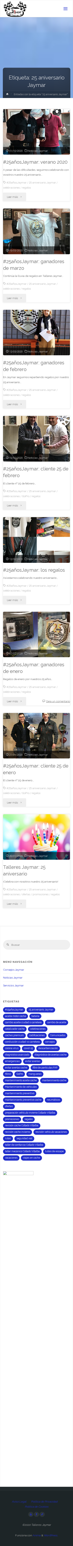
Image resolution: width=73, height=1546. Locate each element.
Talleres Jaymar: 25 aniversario (24, 870)
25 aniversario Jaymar (42, 182)
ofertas (26, 894)
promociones (41, 894)
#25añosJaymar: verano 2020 (35, 162)
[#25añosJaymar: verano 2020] (36, 132)
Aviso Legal (19, 1501)
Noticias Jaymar (38, 150)
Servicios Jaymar (13, 985)
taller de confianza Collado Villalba (24, 1144)
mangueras (34, 1073)
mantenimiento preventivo (19, 1093)
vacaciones (11, 1157)
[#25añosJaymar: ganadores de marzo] (36, 231)
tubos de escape (54, 1151)
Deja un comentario (58, 701)
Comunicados (57, 1035)
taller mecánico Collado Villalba (22, 1151)
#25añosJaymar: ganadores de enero (33, 668)
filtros (8, 1073)
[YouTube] (30, 1514)
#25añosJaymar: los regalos (34, 570)
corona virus (11, 1048)
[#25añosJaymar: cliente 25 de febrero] (36, 438)
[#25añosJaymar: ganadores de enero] (36, 634)
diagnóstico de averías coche (51, 1054)
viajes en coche (31, 1157)
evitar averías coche (16, 1067)
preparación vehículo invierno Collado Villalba (30, 1112)
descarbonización (48, 1048)
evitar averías (32, 1061)
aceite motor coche (15, 1016)
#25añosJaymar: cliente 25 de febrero (35, 472)
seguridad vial (24, 1138)
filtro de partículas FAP (45, 1067)
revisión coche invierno (17, 1131)
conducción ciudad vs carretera (22, 1041)
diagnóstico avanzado (17, 1054)
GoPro (25, 496)
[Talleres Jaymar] (15, 8)
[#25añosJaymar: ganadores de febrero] (36, 332)
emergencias (12, 1061)
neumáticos (53, 1099)
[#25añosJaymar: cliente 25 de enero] (36, 735)
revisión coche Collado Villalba (21, 1125)
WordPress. (51, 1535)
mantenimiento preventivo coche (23, 1099)
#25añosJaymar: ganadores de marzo (33, 265)
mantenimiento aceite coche (21, 1080)
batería (35, 1016)
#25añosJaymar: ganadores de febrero (33, 366)
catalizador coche (15, 1028)
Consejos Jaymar (13, 969)
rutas (8, 1138)
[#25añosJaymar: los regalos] (36, 540)
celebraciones (11, 187)
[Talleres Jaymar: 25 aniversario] (36, 837)
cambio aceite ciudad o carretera (23, 1022)
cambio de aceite (56, 1022)
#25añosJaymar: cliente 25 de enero (35, 769)
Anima (36, 1535)
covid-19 (28, 1048)
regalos (26, 187)
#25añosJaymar (16, 182)
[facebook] (36, 1514)
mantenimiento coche (54, 1080)
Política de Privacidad (44, 1501)
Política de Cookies (36, 1506)
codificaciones (37, 1035)
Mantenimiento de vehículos (21, 1086)
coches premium (14, 1035)
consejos (50, 1041)
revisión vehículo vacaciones (51, 1131)
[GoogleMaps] (42, 1514)
